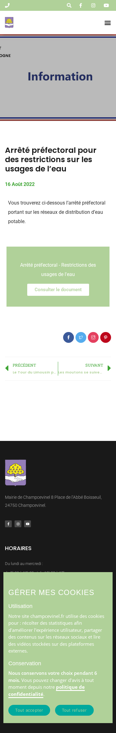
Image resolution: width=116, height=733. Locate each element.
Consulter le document (58, 289)
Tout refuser (74, 710)
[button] (107, 22)
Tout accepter (29, 710)
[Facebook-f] (8, 523)
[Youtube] (27, 523)
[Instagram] (18, 523)
